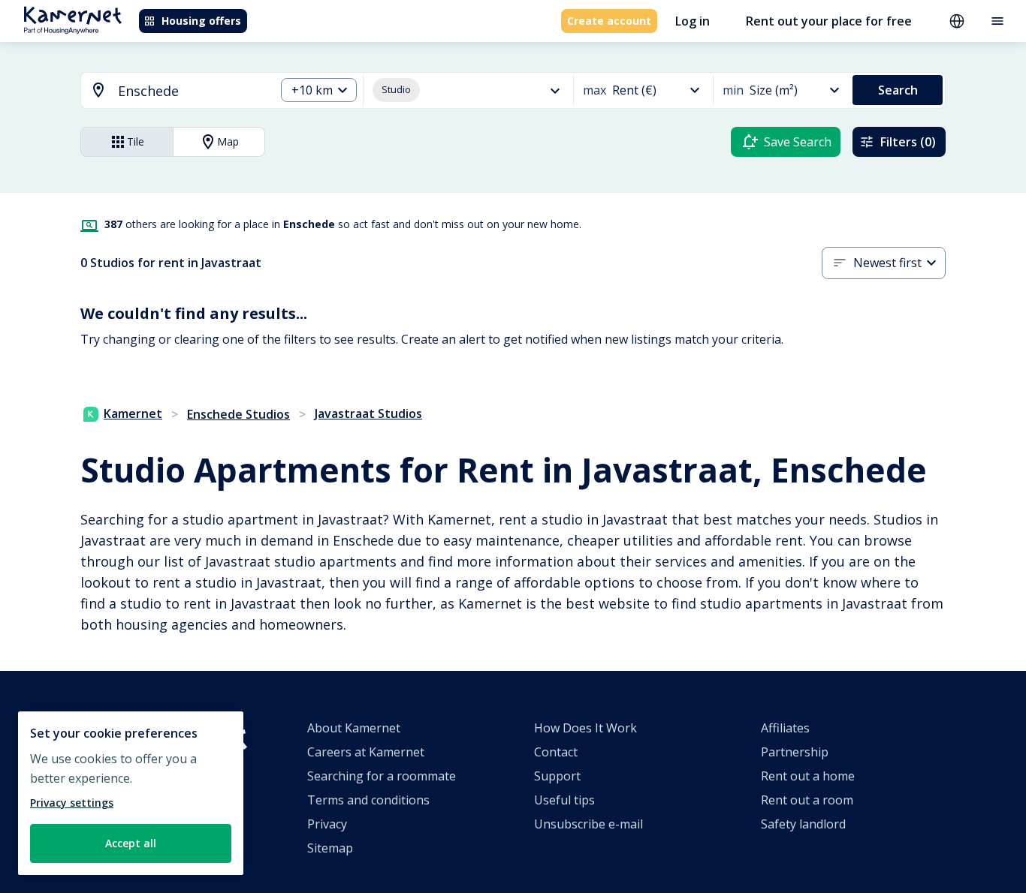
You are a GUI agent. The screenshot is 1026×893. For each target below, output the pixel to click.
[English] (957, 21)
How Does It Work (585, 728)
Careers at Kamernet (365, 752)
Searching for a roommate (381, 776)
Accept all (130, 843)
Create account (609, 21)
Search (898, 90)
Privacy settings (71, 802)
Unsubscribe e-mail (588, 824)
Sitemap (330, 848)
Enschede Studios (238, 414)
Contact (556, 752)
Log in (692, 21)
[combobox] (169, 91)
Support (557, 776)
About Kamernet (353, 728)
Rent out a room (807, 800)
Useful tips (564, 800)
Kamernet (133, 413)
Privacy (327, 824)
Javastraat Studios (368, 413)
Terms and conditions (368, 800)
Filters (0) (908, 142)
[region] (130, 793)
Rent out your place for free (829, 21)
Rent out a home (808, 776)
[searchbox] (191, 91)
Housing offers (201, 21)
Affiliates (785, 728)
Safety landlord (803, 824)
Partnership (794, 752)
